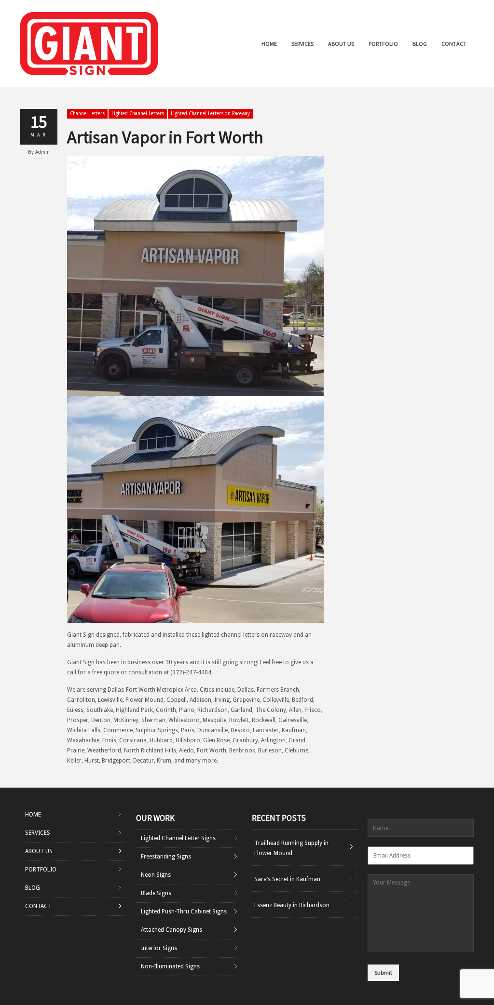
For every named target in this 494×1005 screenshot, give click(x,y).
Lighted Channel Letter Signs (178, 838)
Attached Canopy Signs (171, 929)
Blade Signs (156, 893)
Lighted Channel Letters (137, 113)
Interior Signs (159, 948)
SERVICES (302, 43)
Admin (42, 152)
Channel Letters (87, 113)
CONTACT (454, 43)
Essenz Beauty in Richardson (291, 905)
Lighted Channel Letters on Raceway (210, 113)
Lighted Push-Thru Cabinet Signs (184, 911)
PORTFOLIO (383, 43)
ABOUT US (341, 43)
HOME (269, 43)
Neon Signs (156, 874)
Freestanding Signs (166, 856)
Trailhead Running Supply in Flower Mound (291, 848)
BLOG (419, 43)
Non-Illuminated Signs (170, 966)
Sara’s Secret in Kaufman (287, 879)
